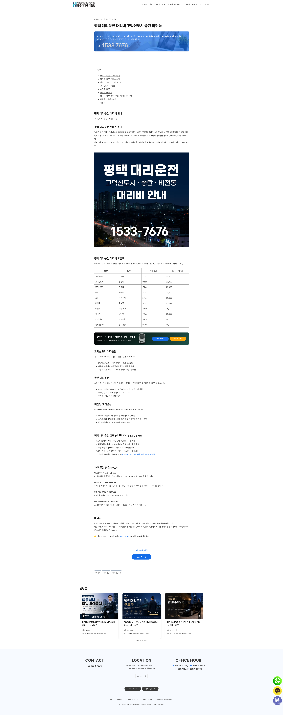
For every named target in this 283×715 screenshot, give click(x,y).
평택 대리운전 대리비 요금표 (110, 82)
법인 (83, 633)
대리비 (97, 573)
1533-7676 (126, 454)
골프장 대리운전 (174, 4)
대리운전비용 (116, 573)
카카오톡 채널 (138, 454)
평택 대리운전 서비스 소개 (110, 79)
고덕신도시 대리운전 (108, 86)
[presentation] (99, 606)
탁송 (163, 4)
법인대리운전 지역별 (100, 633)
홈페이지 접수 (150, 454)
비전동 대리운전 (106, 92)
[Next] (199, 616)
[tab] (137, 640)
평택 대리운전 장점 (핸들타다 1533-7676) (116, 96)
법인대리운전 (154, 4)
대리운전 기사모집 (190, 4)
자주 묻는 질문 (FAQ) (108, 99)
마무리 (102, 103)
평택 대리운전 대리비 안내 (110, 76)
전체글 (144, 4)
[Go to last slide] (83, 616)
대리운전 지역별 (111, 19)
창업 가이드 (204, 4)
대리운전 (106, 573)
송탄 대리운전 (105, 89)
